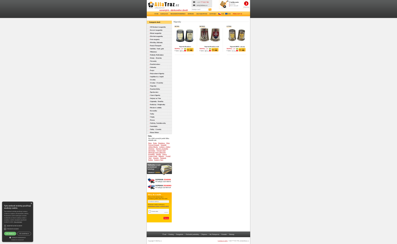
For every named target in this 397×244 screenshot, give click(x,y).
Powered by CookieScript (17, 240)
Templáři (163, 145)
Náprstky (153, 86)
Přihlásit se (237, 14)
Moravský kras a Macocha (157, 152)
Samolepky (154, 126)
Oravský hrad (161, 150)
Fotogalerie (179, 234)
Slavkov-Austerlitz (162, 149)
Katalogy (164, 14)
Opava (164, 154)
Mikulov (161, 156)
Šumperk (163, 158)
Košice (150, 160)
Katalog (171, 234)
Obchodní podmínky (177, 14)
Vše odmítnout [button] (24, 233)
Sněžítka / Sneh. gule (157, 49)
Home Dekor (154, 132)
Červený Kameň (153, 145)
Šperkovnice (154, 92)
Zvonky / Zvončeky (156, 83)
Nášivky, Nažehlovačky (158, 123)
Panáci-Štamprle (155, 45)
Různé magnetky (155, 33)
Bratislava (161, 143)
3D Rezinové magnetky (158, 27)
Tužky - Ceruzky (155, 129)
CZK (222, 14)
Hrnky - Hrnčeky (156, 58)
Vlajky (152, 117)
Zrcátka (153, 80)
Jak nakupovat (201, 14)
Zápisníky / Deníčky (156, 101)
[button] (17, 237)
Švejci (152, 70)
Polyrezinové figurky (157, 73)
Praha (155, 143)
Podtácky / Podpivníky (157, 104)
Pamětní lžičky (155, 89)
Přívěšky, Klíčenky (156, 42)
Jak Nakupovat (214, 234)
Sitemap (231, 234)
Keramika (153, 111)
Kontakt (213, 14)
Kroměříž (151, 154)
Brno (150, 143)
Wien (168, 143)
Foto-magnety (155, 39)
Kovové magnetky (156, 30)
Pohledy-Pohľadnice (157, 55)
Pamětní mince (155, 64)
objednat (246, 7)
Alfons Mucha (153, 147)
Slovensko (151, 150)
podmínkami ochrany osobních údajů (158, 206)
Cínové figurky (155, 95)
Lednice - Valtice (164, 147)
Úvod (156, 14)
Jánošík (158, 154)
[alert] (17, 222)
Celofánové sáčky (223, 241)
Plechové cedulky (156, 107)
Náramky (153, 61)
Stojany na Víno (155, 98)
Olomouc (151, 149)
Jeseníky (156, 158)
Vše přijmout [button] (10, 233)
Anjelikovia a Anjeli (156, 76)
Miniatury (153, 52)
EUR (229, 14)
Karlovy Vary (158, 160)
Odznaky (153, 67)
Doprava (191, 14)
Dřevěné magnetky (156, 36)
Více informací (18, 222)
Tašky (152, 114)
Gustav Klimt (152, 156)
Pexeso (152, 120)
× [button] (31, 203)
